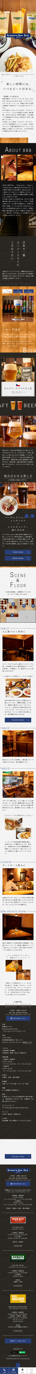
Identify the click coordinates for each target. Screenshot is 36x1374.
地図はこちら (27, 1042)
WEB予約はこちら (19, 1018)
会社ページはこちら (18, 1341)
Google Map (18, 1245)
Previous (26, 516)
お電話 (4, 1372)
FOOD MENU (18, 552)
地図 (22, 1372)
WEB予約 (19, 1184)
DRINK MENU (18, 558)
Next (32, 516)
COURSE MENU (18, 720)
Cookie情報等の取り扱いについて (17, 1355)
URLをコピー (17, 1348)
